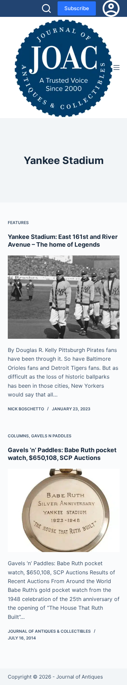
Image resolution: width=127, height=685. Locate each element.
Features (18, 222)
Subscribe (76, 8)
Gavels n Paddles (51, 435)
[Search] (46, 8)
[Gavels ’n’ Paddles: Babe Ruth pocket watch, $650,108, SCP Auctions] (64, 510)
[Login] (111, 8)
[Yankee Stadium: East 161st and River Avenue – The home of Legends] (64, 297)
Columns (18, 435)
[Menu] (116, 67)
